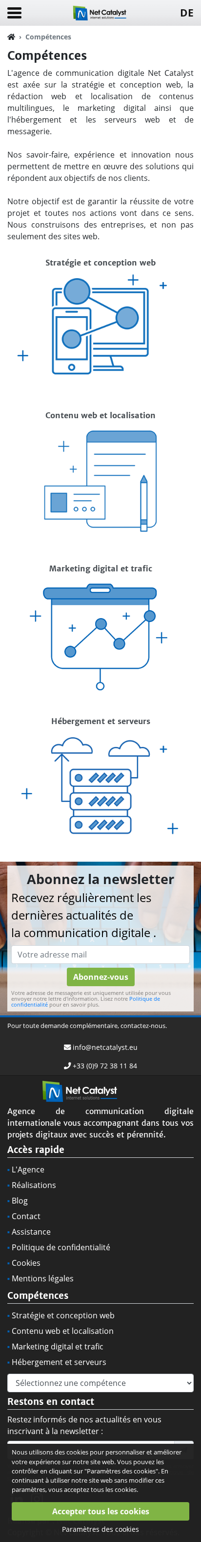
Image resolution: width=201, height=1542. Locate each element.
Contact (26, 1216)
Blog (20, 1200)
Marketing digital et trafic (57, 1346)
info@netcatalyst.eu (105, 1047)
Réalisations (34, 1185)
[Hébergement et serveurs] (100, 781)
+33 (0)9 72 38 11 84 (105, 1065)
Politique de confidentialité (61, 1247)
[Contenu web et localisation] (100, 475)
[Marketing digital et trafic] (100, 628)
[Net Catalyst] (100, 11)
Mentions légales (43, 1278)
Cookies (26, 1263)
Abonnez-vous (100, 977)
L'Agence (28, 1169)
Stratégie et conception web (63, 1315)
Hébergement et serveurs (59, 1362)
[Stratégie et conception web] (100, 322)
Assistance (31, 1231)
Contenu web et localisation (63, 1331)
